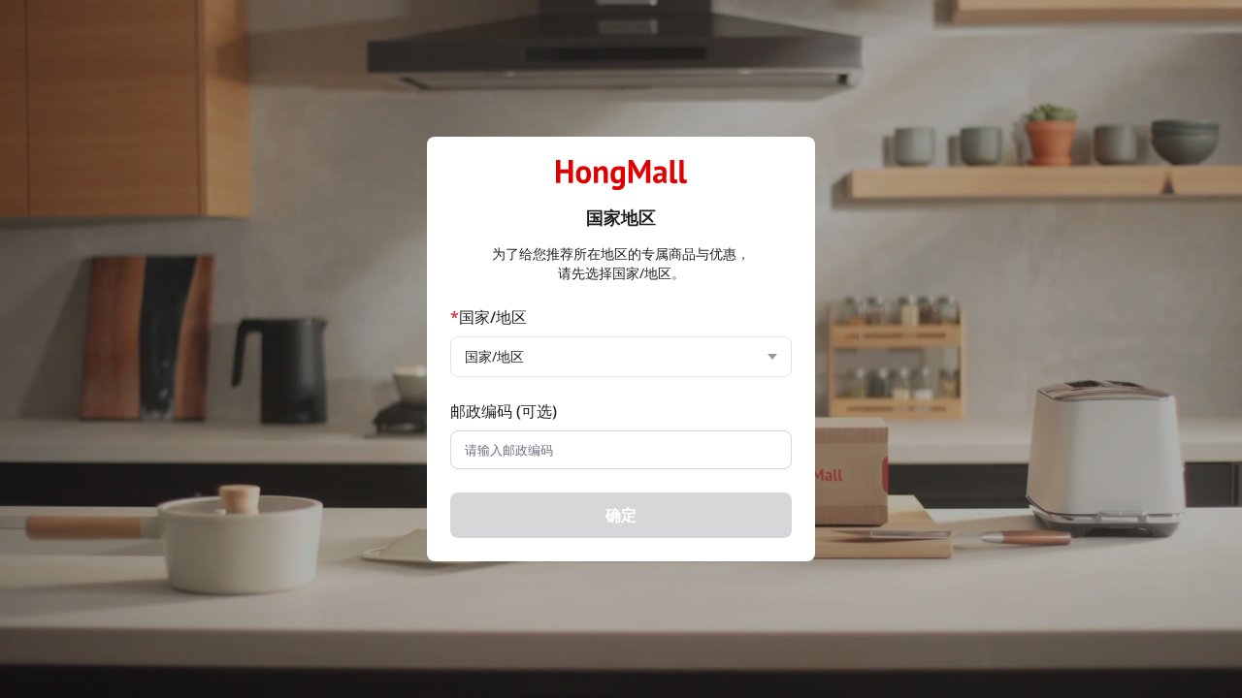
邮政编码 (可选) (503, 411)
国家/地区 (488, 317)
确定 (621, 514)
